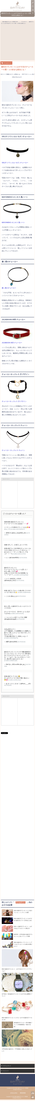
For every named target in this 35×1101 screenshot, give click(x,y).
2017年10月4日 (20, 580)
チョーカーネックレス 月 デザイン (14, 401)
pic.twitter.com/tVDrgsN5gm (21, 575)
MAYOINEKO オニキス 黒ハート (13, 222)
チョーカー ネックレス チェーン (13, 450)
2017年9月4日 (7, 685)
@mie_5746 (7, 529)
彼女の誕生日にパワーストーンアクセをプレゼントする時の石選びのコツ (23, 944)
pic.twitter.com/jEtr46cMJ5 (24, 592)
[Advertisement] (17, 42)
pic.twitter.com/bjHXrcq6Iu (10, 660)
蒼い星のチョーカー (9, 288)
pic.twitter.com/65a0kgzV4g (11, 638)
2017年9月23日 (21, 641)
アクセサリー (7, 63)
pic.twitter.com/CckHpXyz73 (18, 529)
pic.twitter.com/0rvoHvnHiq (17, 613)
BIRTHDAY (17, 8)
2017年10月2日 (22, 596)
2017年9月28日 (21, 619)
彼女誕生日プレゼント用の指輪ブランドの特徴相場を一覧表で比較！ (23, 1024)
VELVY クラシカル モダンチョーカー (15, 163)
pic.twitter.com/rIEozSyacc (14, 680)
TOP (10, 21)
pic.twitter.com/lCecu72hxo (19, 554)
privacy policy (13, 1093)
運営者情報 (23, 1093)
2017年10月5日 (23, 557)
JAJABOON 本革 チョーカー (12, 343)
